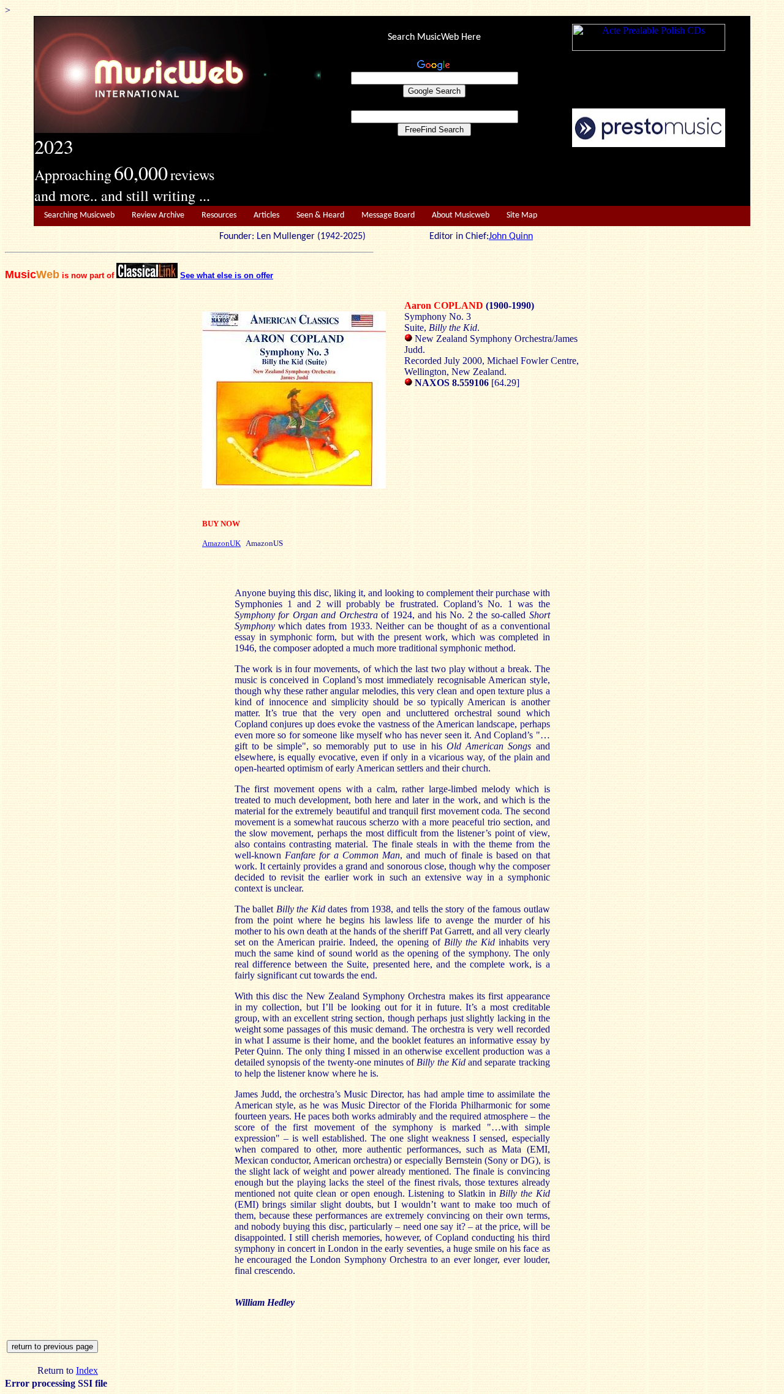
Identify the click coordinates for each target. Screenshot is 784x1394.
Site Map (522, 215)
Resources (219, 215)
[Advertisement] (536, 177)
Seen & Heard (320, 215)
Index (87, 1370)
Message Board (388, 215)
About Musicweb (460, 215)
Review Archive (158, 215)
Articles (266, 215)
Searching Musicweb (79, 215)
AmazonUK (221, 543)
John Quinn (511, 236)
